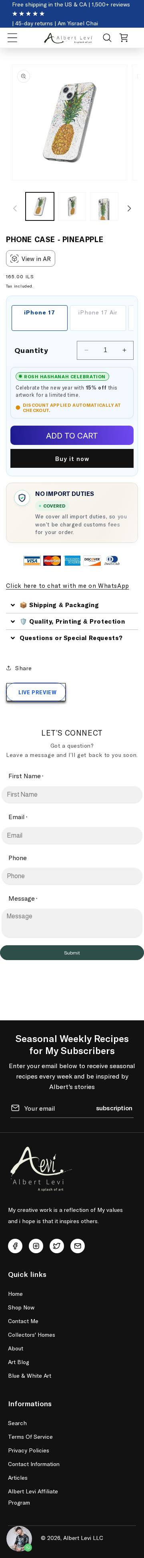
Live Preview (37, 692)
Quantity (31, 350)
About (15, 1348)
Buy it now (72, 458)
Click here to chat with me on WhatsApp (67, 585)
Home (15, 1293)
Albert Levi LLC (83, 1537)
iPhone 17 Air (98, 312)
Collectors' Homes (31, 1334)
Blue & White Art (29, 1375)
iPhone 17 (39, 312)
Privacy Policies (28, 1450)
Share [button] (23, 668)
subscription (114, 1107)
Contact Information (34, 1463)
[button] (12, 38)
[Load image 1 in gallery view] (40, 206)
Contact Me (23, 1320)
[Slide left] (15, 208)
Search (17, 1422)
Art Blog (18, 1361)
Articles (18, 1477)
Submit (72, 953)
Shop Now (21, 1307)
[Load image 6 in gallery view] (104, 206)
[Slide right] (129, 208)
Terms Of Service (30, 1436)
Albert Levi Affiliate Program (33, 1497)
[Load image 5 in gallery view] (72, 206)
